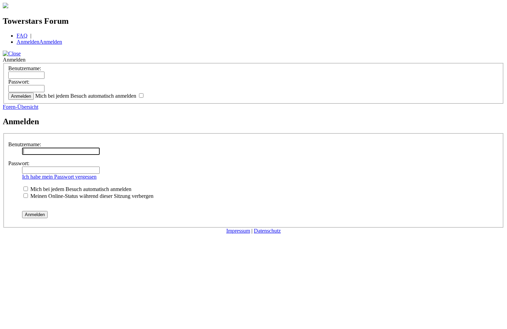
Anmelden (28, 42)
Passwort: (18, 82)
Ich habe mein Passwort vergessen (59, 177)
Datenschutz (267, 231)
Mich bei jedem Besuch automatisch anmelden (86, 96)
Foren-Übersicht (20, 107)
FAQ (22, 36)
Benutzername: (24, 68)
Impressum (238, 231)
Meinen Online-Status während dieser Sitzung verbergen (91, 196)
